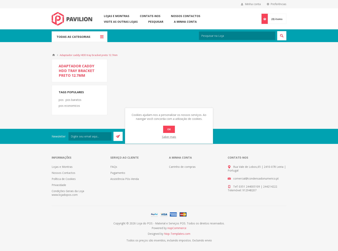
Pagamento (117, 173)
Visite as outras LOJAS (121, 21)
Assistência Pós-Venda (124, 179)
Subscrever (118, 136)
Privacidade (59, 185)
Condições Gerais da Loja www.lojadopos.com (68, 193)
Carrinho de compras (182, 167)
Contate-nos (150, 16)
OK (169, 129)
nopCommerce (176, 228)
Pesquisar (155, 21)
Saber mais (169, 137)
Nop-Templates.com (177, 234)
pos (61, 100)
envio (208, 240)
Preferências (278, 4)
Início (54, 55)
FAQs (113, 167)
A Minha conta (185, 21)
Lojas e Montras (116, 16)
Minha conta (253, 4)
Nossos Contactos (185, 16)
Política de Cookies (64, 179)
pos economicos (69, 105)
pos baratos (73, 100)
